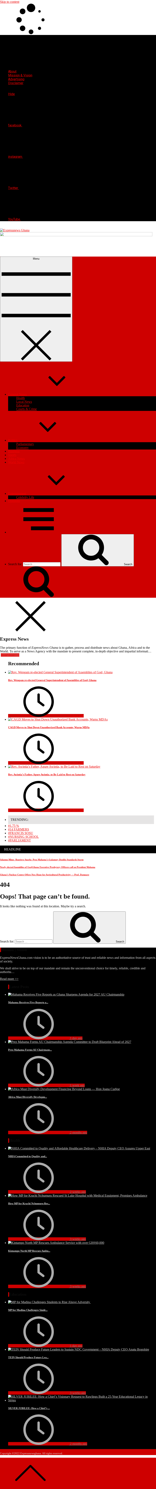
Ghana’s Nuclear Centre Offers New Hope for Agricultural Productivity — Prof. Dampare (44, 874)
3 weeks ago (77, 1239)
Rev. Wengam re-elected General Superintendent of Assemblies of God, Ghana (52, 680)
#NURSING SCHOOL (23, 836)
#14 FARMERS (18, 829)
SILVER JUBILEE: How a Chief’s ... (29, 1408)
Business (14, 451)
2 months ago (78, 1132)
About (12, 71)
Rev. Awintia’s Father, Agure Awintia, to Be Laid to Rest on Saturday (47, 774)
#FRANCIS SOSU (20, 833)
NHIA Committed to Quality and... (27, 1156)
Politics (12, 440)
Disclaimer (15, 83)
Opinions (14, 501)
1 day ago (75, 1038)
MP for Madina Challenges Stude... (28, 1310)
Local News (24, 401)
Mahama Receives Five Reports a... (28, 1002)
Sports (12, 455)
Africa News (16, 458)
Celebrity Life (25, 497)
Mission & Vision (20, 75)
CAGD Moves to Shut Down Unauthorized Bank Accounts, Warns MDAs (49, 727)
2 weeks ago (77, 1192)
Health (20, 398)
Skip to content (9, 1)
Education (22, 405)
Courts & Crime (26, 409)
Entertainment (17, 493)
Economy (22, 447)
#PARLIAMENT (19, 840)
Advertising (16, 79)
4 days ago (76, 810)
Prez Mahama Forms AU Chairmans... (30, 1049)
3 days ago (76, 715)
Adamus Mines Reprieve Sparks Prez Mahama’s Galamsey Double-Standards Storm (41, 859)
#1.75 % (13, 825)
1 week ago (77, 1085)
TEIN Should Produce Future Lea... (28, 1357)
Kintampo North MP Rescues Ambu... (29, 1250)
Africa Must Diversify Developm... (27, 1096)
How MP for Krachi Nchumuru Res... (29, 1203)
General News (17, 394)
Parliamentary (25, 444)
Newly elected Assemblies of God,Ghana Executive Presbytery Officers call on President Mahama (47, 867)
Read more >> (9, 979)
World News (16, 462)
